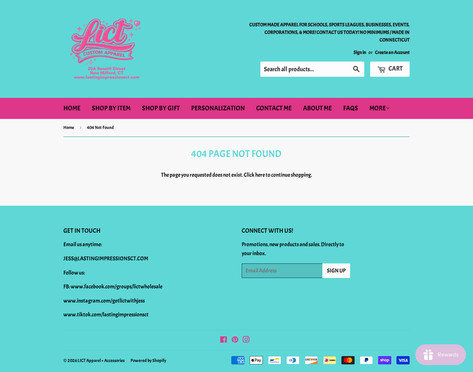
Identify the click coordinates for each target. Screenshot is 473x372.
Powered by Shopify (148, 360)
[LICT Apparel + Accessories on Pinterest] (235, 340)
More (377, 108)
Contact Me (274, 108)
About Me (317, 108)
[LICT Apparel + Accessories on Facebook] (223, 340)
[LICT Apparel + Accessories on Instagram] (246, 340)
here (260, 174)
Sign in (360, 52)
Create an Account (392, 52)
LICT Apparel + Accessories (101, 360)
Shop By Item (111, 108)
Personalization (218, 108)
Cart (395, 69)
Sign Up (336, 270)
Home (71, 108)
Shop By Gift (161, 108)
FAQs (350, 108)
